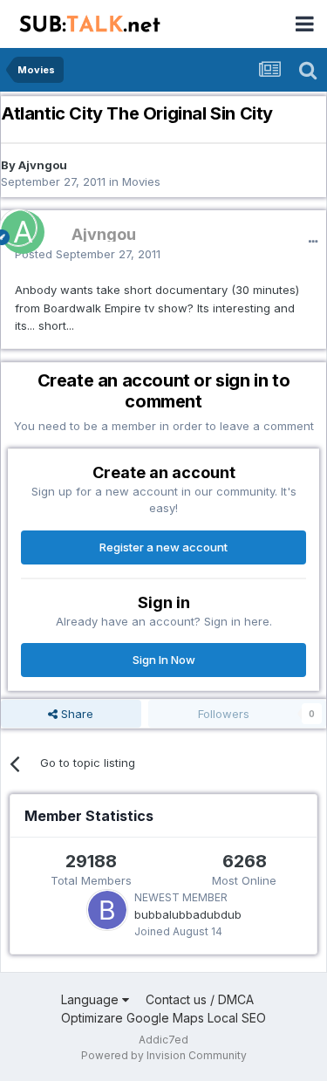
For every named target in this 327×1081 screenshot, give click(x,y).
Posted (87, 254)
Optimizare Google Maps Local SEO (163, 1017)
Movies (141, 181)
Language (91, 999)
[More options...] (313, 242)
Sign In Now (164, 660)
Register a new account (163, 547)
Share (75, 714)
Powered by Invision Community (164, 1055)
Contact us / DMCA (200, 999)
